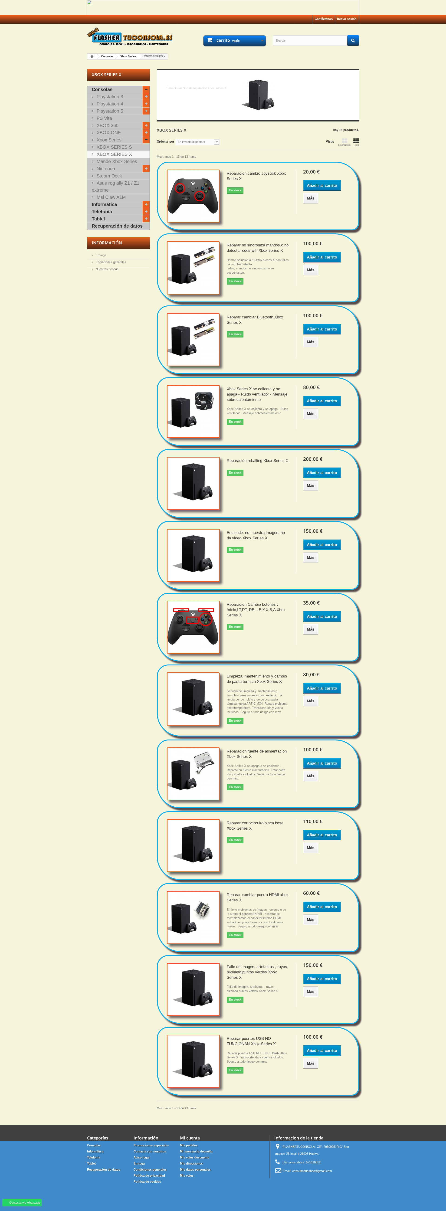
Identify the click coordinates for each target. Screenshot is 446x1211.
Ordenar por (165, 141)
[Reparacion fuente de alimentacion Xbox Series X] (193, 774)
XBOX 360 (106, 125)
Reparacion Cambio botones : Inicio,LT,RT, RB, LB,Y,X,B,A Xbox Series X (256, 609)
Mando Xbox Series (116, 161)
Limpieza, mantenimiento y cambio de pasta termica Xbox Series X (257, 679)
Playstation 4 (109, 103)
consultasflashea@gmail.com (312, 1171)
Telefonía (102, 211)
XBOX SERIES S (113, 147)
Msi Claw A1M (110, 197)
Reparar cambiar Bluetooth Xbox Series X (255, 320)
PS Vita (103, 118)
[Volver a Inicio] (92, 56)
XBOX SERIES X (113, 154)
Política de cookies (147, 1181)
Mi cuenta (190, 1138)
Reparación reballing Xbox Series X (257, 460)
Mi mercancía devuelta (196, 1151)
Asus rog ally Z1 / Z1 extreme (115, 186)
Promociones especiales (151, 1145)
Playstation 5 (109, 111)
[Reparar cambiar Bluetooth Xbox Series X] (193, 340)
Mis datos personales (195, 1169)
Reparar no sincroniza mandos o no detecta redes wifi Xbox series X (258, 248)
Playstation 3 (109, 96)
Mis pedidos (189, 1145)
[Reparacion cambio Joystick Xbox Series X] (193, 196)
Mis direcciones (191, 1163)
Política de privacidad (149, 1175)
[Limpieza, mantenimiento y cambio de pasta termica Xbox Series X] (193, 699)
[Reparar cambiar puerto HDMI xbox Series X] (193, 917)
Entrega (100, 255)
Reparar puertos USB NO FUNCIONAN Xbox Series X (251, 1041)
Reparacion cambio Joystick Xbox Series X (256, 176)
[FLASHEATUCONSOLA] (130, 36)
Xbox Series (108, 139)
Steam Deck (108, 175)
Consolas (102, 89)
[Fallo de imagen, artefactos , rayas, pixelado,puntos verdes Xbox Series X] (193, 989)
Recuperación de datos (117, 226)
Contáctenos (324, 19)
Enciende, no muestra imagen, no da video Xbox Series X (256, 535)
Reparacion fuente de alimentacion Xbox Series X (257, 754)
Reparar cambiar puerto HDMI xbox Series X (258, 897)
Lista (356, 145)
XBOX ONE (108, 132)
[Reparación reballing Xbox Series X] (193, 483)
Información (107, 242)
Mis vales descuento (194, 1157)
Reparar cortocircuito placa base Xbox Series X (255, 826)
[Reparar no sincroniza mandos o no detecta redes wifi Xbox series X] (193, 268)
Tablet (98, 218)
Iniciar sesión (347, 19)
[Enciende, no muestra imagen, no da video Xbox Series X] (193, 555)
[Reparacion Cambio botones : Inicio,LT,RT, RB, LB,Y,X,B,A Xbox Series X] (193, 627)
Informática (104, 204)
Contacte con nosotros (150, 1151)
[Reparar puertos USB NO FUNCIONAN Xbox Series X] (193, 1061)
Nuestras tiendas (106, 269)
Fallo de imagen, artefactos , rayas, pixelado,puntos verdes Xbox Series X (257, 972)
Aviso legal (142, 1157)
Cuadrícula (344, 145)
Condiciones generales (110, 262)
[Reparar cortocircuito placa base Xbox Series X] (193, 845)
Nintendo (105, 168)
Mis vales (186, 1175)
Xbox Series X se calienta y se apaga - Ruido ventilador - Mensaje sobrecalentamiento (257, 394)
